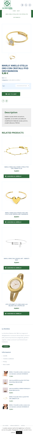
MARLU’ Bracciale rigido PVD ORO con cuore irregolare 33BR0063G (16, 213)
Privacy (5, 361)
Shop (18, 11)
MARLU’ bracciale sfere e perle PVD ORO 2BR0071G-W (16, 167)
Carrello (5, 356)
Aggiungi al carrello (14, 176)
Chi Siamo (5, 425)
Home (14, 11)
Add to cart (12, 94)
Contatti (6, 346)
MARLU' (18, 80)
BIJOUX (14, 80)
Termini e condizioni (8, 358)
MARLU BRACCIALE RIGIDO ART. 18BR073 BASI (16, 259)
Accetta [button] (19, 432)
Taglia (3, 85)
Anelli (9, 80)
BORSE (23, 425)
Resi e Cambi (6, 364)
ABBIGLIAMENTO (14, 425)
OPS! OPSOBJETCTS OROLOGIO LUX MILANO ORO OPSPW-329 (16, 305)
